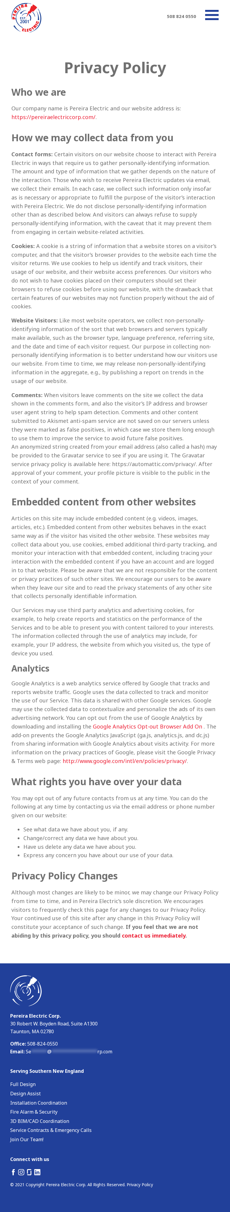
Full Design (23, 1084)
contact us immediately (153, 935)
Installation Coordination (38, 1103)
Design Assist (25, 1093)
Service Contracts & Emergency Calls (51, 1130)
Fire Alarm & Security (34, 1112)
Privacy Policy (140, 1184)
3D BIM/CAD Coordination (39, 1121)
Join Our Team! (26, 1139)
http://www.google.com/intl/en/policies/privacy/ (125, 761)
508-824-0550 (42, 1043)
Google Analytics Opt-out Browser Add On (147, 726)
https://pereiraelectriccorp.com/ (53, 117)
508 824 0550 (181, 16)
